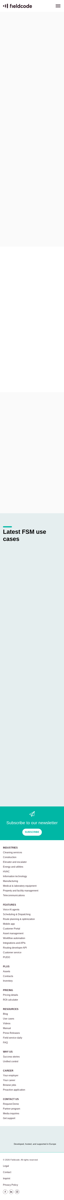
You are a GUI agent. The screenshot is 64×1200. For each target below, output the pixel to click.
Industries (10, 847)
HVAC (6, 871)
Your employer (10, 1075)
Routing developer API (15, 947)
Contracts (8, 976)
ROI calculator (10, 999)
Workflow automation (14, 938)
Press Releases (11, 1033)
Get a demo (12, 495)
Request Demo (11, 1104)
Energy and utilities (13, 866)
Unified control (10, 1061)
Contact (7, 1172)
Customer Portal (11, 928)
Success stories (11, 1056)
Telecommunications (14, 895)
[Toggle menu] (58, 6)
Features (9, 905)
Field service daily (12, 1037)
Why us (8, 1051)
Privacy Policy (10, 1185)
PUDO (6, 957)
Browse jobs (9, 1085)
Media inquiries (11, 1113)
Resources (12, 115)
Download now (15, 228)
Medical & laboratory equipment (19, 886)
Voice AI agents (11, 909)
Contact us (11, 1099)
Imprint (6, 1178)
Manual (7, 1028)
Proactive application (14, 1089)
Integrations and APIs (14, 943)
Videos (6, 1023)
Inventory (8, 981)
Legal (6, 1166)
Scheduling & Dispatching (17, 914)
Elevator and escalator (15, 862)
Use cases (32, 115)
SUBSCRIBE (32, 832)
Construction (9, 857)
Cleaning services (12, 852)
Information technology (15, 876)
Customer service (12, 952)
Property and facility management (20, 890)
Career (8, 1070)
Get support (9, 1118)
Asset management (13, 933)
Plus (6, 966)
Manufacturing (10, 881)
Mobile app (9, 924)
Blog (5, 1014)
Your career (9, 1080)
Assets (6, 971)
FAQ (5, 1042)
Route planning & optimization (19, 919)
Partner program (11, 1108)
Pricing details (10, 995)
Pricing (8, 990)
